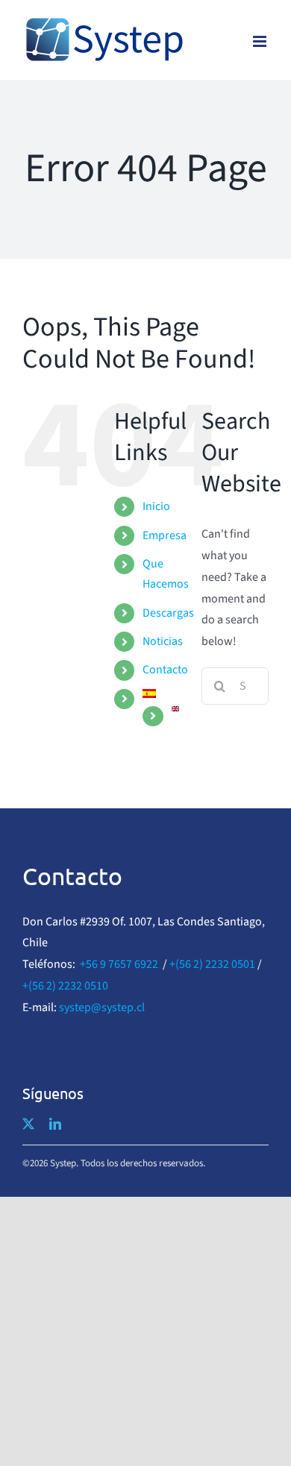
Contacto (165, 669)
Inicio (156, 506)
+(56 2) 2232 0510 (65, 986)
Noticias (163, 641)
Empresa (165, 535)
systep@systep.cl (102, 1007)
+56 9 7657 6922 (119, 964)
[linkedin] (55, 1124)
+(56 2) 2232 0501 (212, 964)
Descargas (168, 613)
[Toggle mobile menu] (261, 41)
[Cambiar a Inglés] (175, 708)
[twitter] (28, 1124)
